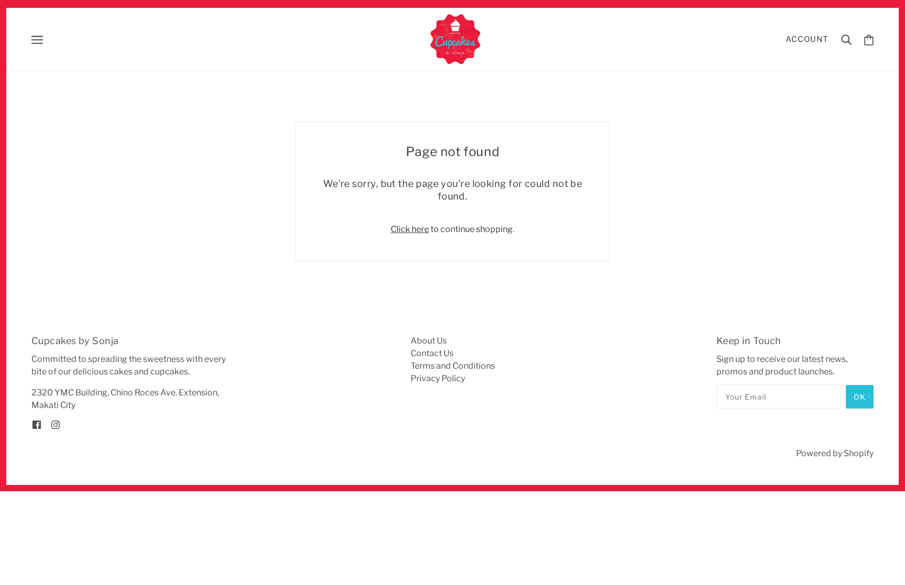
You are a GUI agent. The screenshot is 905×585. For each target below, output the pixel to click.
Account (807, 39)
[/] (456, 38)
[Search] (846, 39)
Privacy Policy (438, 378)
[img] (36, 424)
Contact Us (432, 353)
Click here (410, 229)
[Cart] (869, 39)
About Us (429, 341)
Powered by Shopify (835, 453)
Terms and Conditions (453, 366)
